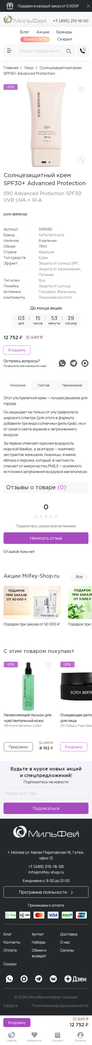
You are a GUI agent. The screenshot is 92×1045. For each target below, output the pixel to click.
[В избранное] (81, 88)
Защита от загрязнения (59, 268)
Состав (44, 385)
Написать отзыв (46, 538)
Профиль (80, 1040)
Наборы (39, 942)
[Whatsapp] (62, 363)
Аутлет (38, 934)
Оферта (10, 1005)
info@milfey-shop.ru (46, 872)
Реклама (11, 615)
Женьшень (66, 291)
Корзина (57, 1040)
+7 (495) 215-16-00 (70, 21)
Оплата (10, 950)
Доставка (68, 934)
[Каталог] (9, 51)
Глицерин (47, 291)
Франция (46, 251)
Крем (43, 257)
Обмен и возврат (39, 953)
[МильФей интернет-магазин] (25, 19)
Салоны (67, 950)
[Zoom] (81, 160)
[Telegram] (73, 363)
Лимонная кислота (55, 297)
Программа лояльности (43, 892)
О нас (65, 942)
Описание (17, 385)
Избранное (34, 1040)
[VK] (53, 979)
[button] (44, 162)
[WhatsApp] (9, 979)
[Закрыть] (88, 6)
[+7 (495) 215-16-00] (82, 51)
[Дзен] (75, 979)
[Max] (24, 979)
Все (42, 280)
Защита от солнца (55, 286)
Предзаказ (18, 746)
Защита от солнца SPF (58, 263)
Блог (8, 934)
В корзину (16, 1022)
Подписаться (46, 808)
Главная (12, 1040)
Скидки (10, 963)
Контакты (12, 942)
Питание (46, 274)
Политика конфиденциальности (60, 1005)
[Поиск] (69, 51)
